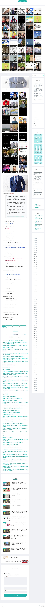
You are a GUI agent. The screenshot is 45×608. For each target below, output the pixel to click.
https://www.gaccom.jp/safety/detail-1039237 (15, 216)
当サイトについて (41, 605)
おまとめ (36, 204)
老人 (3, 327)
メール (5, 590)
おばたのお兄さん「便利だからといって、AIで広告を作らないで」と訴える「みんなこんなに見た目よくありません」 (38, 85)
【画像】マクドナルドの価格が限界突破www (38, 100)
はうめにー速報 (38, 217)
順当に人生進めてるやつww (37, 93)
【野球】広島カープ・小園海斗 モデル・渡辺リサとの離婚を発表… (38, 96)
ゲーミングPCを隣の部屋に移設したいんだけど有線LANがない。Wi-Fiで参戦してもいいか (38, 188)
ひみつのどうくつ (38, 218)
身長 (6, 327)
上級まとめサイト (38, 224)
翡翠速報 (36, 229)
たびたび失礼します (38, 215)
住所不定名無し (38, 225)
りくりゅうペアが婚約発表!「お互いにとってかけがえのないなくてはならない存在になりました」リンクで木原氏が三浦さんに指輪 (38, 178)
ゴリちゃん (37, 219)
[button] (24, 89)
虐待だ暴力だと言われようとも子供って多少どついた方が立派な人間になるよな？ (38, 193)
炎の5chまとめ (38, 228)
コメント (6, 576)
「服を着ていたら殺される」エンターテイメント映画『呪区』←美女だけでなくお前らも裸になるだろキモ (38, 90)
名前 (4, 586)
